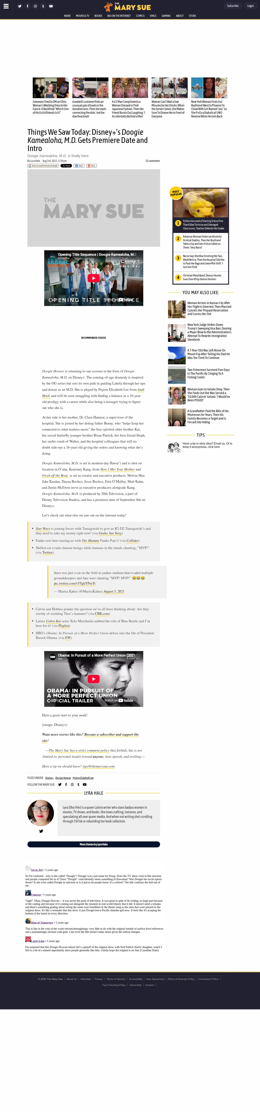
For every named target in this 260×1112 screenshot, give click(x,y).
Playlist (64, 625)
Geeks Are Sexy (110, 533)
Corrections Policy (208, 979)
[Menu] (6, 6)
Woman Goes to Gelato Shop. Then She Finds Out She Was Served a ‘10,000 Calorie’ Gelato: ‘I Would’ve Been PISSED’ (208, 394)
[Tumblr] (43, 8)
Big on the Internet (119, 16)
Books (98, 16)
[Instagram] (35, 8)
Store (192, 16)
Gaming (166, 16)
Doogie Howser (63, 777)
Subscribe (233, 6)
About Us (72, 979)
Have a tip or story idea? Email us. (204, 443)
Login (250, 6)
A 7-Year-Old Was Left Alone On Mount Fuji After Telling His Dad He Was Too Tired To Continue (208, 354)
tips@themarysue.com (99, 766)
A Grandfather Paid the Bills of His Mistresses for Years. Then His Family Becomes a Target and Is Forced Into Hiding (208, 416)
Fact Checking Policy (114, 985)
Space (153, 16)
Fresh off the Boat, (55, 475)
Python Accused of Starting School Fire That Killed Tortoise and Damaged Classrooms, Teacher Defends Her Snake (203, 224)
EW (68, 637)
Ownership (135, 985)
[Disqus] (94, 908)
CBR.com (102, 613)
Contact (149, 985)
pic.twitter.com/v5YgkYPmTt (75, 583)
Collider (132, 540)
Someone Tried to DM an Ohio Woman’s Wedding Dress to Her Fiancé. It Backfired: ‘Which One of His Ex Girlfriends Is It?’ (51, 107)
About (180, 16)
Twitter (47, 552)
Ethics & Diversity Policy (181, 979)
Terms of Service (115, 979)
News (67, 16)
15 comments (153, 160)
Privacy (99, 979)
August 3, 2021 (114, 591)
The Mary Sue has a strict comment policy (79, 750)
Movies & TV (82, 16)
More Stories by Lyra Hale (94, 844)
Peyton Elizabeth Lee (83, 777)
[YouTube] (51, 8)
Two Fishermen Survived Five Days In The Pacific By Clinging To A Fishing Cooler (208, 373)
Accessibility (135, 979)
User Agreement (155, 979)
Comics (140, 16)
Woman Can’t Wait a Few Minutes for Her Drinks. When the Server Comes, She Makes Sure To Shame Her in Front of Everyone (168, 109)
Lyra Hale (35, 160)
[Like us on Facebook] (27, 8)
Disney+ (49, 777)
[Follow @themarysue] (20, 8)
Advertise (85, 979)
